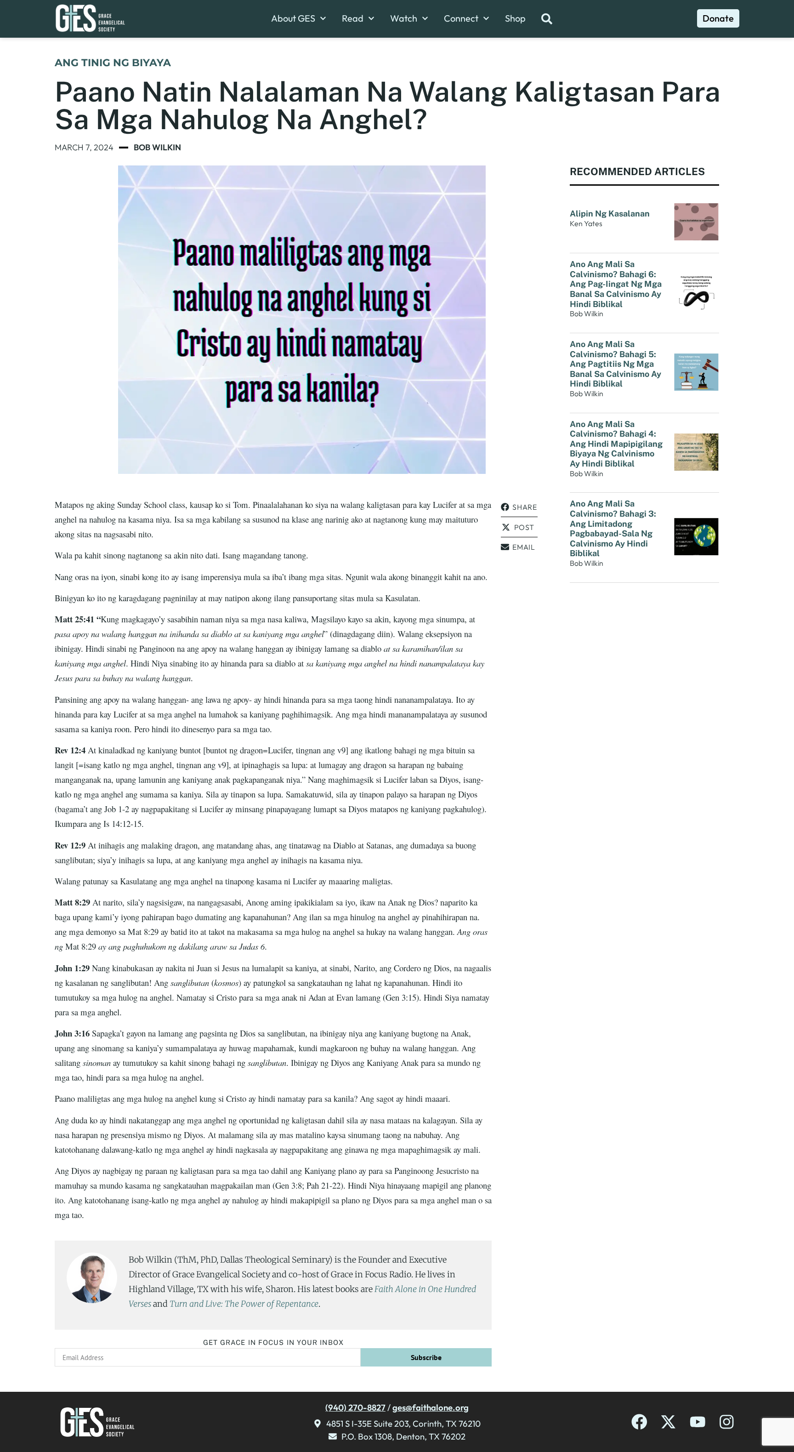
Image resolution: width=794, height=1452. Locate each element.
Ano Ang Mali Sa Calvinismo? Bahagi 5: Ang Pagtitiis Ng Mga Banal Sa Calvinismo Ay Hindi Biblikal (615, 363)
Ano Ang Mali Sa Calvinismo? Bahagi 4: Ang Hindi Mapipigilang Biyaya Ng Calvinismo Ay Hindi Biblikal (616, 443)
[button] (519, 507)
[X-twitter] (668, 1422)
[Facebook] (639, 1422)
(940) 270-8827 (355, 1407)
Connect (461, 18)
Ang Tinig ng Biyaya (113, 63)
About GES (293, 18)
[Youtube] (698, 1422)
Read (352, 18)
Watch (403, 18)
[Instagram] (727, 1422)
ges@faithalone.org (430, 1407)
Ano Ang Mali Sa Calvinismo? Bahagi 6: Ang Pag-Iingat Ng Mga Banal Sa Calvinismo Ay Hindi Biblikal (616, 283)
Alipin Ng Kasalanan (610, 213)
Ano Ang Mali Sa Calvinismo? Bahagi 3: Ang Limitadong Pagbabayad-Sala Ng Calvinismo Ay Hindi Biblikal (613, 528)
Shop (515, 18)
